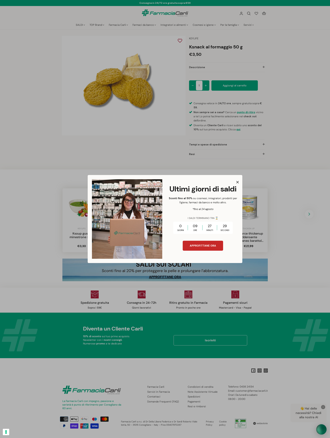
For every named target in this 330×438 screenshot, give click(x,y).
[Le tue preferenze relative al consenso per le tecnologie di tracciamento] (6, 432)
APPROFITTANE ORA (203, 245)
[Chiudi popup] (237, 182)
